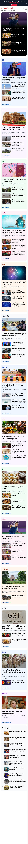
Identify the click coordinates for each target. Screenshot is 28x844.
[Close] (26, 3)
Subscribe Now (14, 4)
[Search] (23, 9)
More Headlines (5, 104)
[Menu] (26, 9)
